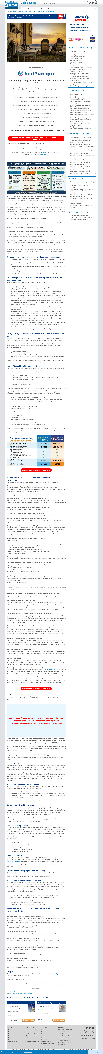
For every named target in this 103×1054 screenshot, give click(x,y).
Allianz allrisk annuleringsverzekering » (81, 142)
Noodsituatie (81, 1)
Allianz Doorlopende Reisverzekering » (81, 82)
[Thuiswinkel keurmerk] (85, 43)
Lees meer (37, 988)
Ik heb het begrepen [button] (96, 1052)
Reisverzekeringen (38, 8)
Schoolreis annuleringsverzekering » (80, 170)
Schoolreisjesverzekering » (77, 99)
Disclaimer (43, 1037)
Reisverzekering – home (27, 8)
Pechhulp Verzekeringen (30, 1035)
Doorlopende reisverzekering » (79, 51)
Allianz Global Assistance (12, 8)
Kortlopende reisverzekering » (78, 56)
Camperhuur (14, 993)
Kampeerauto (30, 993)
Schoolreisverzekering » (76, 66)
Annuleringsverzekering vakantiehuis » (81, 173)
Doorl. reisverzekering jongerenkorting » (81, 215)
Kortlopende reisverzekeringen (32, 1031)
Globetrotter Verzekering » (77, 62)
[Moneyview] (92, 43)
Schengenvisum (12, 1037)
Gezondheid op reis (12, 1041)
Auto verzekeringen (92, 8)
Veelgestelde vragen (46, 1041)
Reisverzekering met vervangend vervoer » (82, 114)
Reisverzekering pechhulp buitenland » (81, 129)
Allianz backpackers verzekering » (79, 78)
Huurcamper (24, 993)
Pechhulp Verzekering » (76, 71)
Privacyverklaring (45, 1039)
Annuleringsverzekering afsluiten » (80, 144)
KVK (30, 154)
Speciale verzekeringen (80, 8)
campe (14, 818)
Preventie (10, 1035)
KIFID (44, 152)
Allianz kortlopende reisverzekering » (80, 119)
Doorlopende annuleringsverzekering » (81, 141)
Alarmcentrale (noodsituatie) (47, 1043)
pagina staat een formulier (53, 669)
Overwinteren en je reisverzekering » (80, 110)
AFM (54, 152)
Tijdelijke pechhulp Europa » (78, 84)
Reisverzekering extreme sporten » (80, 109)
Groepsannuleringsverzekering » (79, 161)
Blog (96, 1)
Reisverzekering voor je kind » (78, 112)
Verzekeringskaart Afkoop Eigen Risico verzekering (24, 147)
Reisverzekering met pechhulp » (79, 118)
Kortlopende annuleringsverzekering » (81, 67)
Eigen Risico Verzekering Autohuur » (80, 73)
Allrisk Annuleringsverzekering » (79, 139)
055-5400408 (29, 2)
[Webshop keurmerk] (78, 43)
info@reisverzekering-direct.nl (16, 697)
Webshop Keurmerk (43, 154)
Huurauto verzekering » (76, 80)
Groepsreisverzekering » (77, 64)
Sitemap (43, 1033)
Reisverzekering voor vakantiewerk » (80, 101)
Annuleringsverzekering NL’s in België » (81, 194)
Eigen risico (19, 993)
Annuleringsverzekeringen (50, 8)
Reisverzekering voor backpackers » (80, 107)
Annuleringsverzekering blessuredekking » (82, 168)
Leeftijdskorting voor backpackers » (80, 219)
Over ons (43, 1035)
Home (8, 11)
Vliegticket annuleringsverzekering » (80, 171)
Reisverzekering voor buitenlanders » (80, 116)
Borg (10, 993)
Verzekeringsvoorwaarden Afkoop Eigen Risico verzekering (26, 149)
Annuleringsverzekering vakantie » (80, 166)
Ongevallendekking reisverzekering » (80, 105)
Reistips (10, 1031)
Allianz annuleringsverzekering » (79, 77)
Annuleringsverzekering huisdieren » (80, 159)
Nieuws (10, 1033)
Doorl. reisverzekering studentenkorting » (82, 217)
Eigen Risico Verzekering (13, 861)
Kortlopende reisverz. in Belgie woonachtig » (82, 189)
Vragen (87, 1)
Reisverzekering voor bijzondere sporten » (82, 98)
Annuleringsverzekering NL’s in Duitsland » (82, 196)
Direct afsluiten (29, 1020)
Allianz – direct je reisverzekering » (79, 121)
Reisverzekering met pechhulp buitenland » (82, 86)
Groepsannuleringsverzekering (32, 1041)
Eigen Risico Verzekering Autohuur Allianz (20, 991)
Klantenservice (73, 1)
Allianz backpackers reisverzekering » (80, 123)
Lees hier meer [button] (28, 1052)
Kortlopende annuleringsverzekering (49, 1003)
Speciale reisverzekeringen (31, 1039)
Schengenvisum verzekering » (78, 69)
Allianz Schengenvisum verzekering (66, 8)
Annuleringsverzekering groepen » (80, 153)
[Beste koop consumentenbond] (71, 43)
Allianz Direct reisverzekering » (78, 75)
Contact (92, 1)
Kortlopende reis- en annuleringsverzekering (21, 1003)
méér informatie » (12, 1015)
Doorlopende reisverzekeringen (32, 1029)
